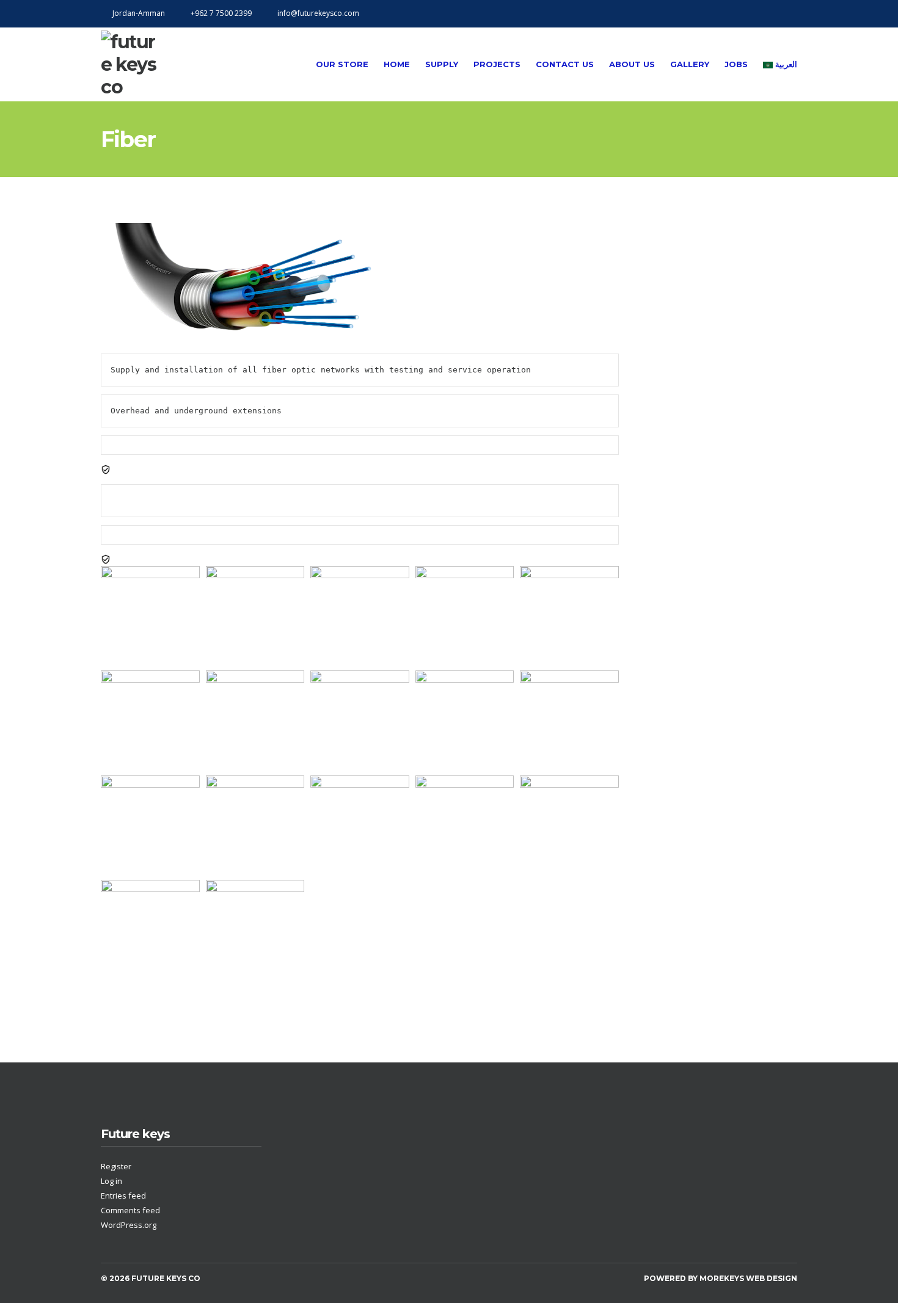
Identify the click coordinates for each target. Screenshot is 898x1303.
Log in (111, 1180)
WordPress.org (128, 1224)
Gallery (689, 64)
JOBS (736, 64)
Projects (496, 64)
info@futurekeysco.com (318, 13)
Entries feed (123, 1195)
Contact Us (565, 64)
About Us (632, 64)
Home (397, 64)
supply (441, 64)
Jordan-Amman (138, 13)
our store (342, 64)
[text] (360, 435)
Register (116, 1166)
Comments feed (130, 1210)
